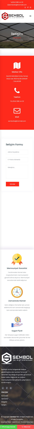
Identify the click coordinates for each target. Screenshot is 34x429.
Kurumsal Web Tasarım (9, 422)
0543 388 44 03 (17, 2)
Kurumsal (4, 396)
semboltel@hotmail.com (18, 5)
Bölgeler (4, 402)
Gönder (12, 184)
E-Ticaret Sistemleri (26, 422)
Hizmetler (4, 399)
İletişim (3, 405)
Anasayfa (17, 38)
